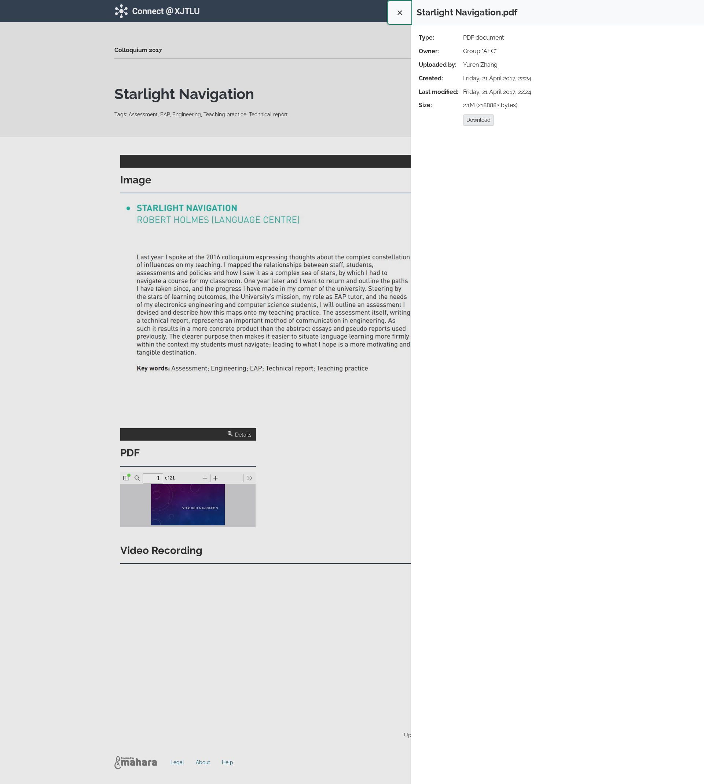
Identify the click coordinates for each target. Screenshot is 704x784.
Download (478, 120)
